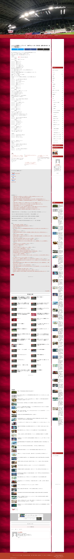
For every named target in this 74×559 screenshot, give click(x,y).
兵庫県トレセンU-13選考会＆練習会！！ (19, 244)
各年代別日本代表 (58, 112)
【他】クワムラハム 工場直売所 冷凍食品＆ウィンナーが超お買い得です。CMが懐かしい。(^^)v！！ (28, 258)
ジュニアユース (58, 140)
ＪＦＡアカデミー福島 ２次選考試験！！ (19, 253)
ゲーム (58, 72)
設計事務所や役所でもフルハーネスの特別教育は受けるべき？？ (22, 252)
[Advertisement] (30, 42)
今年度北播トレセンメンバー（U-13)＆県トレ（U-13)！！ (21, 243)
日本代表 (58, 106)
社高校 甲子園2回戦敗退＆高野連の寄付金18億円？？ (21, 225)
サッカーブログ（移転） (19, 555)
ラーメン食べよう (44, 555)
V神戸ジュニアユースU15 (58, 134)
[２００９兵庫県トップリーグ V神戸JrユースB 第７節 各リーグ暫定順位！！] (30, 158)
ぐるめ (58, 74)
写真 (58, 96)
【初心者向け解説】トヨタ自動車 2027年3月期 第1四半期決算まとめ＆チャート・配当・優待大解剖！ (26, 220)
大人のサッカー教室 (58, 102)
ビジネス (58, 88)
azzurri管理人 (20, 532)
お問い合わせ (61, 556)
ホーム (14, 555)
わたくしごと (58, 92)
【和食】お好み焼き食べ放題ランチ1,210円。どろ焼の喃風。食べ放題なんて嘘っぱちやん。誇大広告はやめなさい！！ (30, 232)
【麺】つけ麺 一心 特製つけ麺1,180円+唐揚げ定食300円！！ (22, 197)
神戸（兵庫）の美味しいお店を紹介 (18, 224)
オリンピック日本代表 (58, 110)
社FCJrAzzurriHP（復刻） (26, 555)
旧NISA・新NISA (56, 556)
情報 (58, 76)
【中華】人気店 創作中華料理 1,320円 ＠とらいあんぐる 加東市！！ (24, 238)
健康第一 (58, 86)
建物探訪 (58, 94)
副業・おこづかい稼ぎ (58, 90)
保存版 (58, 78)
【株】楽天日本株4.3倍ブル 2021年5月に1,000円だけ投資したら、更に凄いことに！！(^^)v (26, 209)
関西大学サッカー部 (58, 124)
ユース (58, 126)
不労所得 (58, 84)
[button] (62, 455)
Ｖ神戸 (13, 274)
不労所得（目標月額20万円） (59, 555)
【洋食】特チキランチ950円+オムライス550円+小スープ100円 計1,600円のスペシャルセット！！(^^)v (28, 196)
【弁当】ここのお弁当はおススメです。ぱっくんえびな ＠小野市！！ (23, 239)
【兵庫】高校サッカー (58, 132)
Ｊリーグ (58, 114)
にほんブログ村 (17, 173)
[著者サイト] (18, 537)
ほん (58, 98)
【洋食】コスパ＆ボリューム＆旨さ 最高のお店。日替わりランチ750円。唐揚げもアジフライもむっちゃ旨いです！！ (30, 206)
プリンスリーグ (58, 130)
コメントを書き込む (30, 526)
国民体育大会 (58, 116)
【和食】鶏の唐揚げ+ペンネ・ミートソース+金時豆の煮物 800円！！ (23, 205)
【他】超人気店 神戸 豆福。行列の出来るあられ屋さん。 (21, 249)
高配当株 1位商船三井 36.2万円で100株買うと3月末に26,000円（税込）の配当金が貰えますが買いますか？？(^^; (30, 271)
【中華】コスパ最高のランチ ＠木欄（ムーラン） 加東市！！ (22, 247)
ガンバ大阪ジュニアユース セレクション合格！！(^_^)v (21, 257)
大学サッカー (58, 122)
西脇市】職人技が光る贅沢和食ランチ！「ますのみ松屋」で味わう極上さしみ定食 (23, 218)
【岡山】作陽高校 (58, 128)
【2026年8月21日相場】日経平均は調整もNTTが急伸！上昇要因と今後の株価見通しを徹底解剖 (25, 216)
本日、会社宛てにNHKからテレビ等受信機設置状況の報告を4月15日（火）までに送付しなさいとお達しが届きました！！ (30, 228)
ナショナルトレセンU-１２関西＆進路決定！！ (20, 248)
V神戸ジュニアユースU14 (58, 136)
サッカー (58, 100)
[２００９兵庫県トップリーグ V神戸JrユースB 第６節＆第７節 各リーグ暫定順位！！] (17, 158)
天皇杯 (58, 108)
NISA (58, 80)
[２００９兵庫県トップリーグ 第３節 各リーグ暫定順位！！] (43, 158)
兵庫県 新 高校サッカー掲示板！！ (18, 234)
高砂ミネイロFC (58, 118)
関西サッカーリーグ (58, 120)
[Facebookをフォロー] (19, 537)
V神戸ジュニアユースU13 (58, 138)
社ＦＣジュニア (58, 142)
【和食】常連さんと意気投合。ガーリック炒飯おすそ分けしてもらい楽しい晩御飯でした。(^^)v (27, 202)
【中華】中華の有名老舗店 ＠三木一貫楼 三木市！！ (21, 268)
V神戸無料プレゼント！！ (17, 230)
